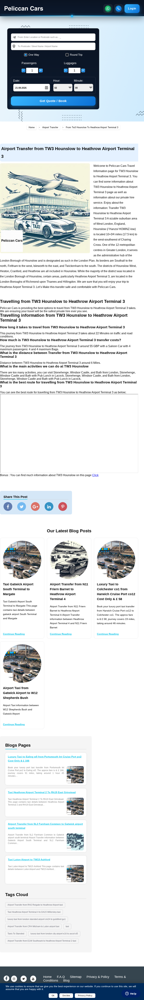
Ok (53, 995)
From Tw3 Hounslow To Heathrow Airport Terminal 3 (92, 127)
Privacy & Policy (98, 977)
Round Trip (76, 54)
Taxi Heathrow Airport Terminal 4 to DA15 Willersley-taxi (34, 912)
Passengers (29, 63)
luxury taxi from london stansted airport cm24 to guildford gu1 (37, 919)
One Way (33, 54)
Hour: (56, 80)
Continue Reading (14, 634)
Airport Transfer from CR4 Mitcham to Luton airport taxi (33, 926)
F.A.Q (61, 977)
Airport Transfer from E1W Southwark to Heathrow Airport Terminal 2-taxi (42, 941)
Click (95, 475)
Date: (16, 80)
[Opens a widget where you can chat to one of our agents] (130, 993)
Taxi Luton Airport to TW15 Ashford (29, 859)
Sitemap (75, 977)
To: (19, 46)
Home (32, 127)
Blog (66, 980)
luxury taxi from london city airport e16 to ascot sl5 (54, 933)
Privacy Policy (85, 995)
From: (21, 37)
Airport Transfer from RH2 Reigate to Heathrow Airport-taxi (35, 905)
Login (132, 8)
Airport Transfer (50, 127)
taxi (67, 926)
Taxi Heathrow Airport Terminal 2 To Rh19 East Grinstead (42, 792)
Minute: (78, 80)
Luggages (70, 63)
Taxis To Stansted (16, 933)
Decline (66, 995)
